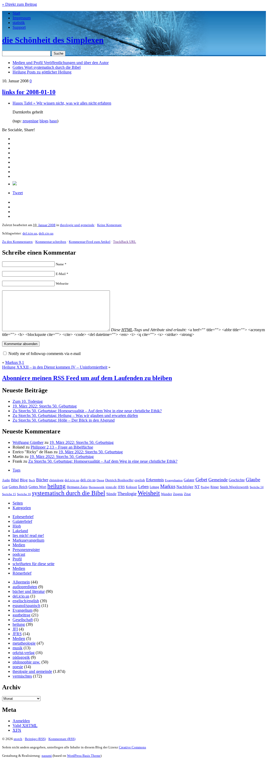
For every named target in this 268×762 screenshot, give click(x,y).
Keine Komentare (109, 225)
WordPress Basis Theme (83, 756)
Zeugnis (178, 494)
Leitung (154, 487)
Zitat (187, 494)
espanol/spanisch (26, 605)
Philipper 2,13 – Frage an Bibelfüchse (62, 447)
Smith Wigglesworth (234, 487)
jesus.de (111, 487)
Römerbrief (22, 573)
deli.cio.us (46, 233)
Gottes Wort (47, 67)
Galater (189, 480)
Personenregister (26, 549)
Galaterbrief (22, 521)
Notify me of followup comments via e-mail (44, 353)
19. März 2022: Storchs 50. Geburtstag (45, 406)
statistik (19, 22)
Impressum (22, 18)
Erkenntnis (155, 480)
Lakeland (20, 531)
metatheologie (24, 643)
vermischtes (22, 676)
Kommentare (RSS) (61, 739)
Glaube (253, 479)
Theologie (127, 493)
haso (53, 121)
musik (18, 648)
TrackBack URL (124, 242)
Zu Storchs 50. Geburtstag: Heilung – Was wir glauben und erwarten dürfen (75, 415)
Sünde (111, 494)
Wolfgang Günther (28, 442)
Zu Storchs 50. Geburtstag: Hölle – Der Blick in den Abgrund (64, 420)
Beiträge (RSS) (35, 739)
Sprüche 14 (257, 487)
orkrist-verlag (24, 652)
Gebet (201, 479)
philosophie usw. (26, 662)
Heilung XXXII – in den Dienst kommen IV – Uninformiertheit (54, 367)
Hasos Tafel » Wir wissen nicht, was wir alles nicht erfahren (62, 103)
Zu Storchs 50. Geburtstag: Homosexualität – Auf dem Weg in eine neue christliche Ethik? (87, 411)
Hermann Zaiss (77, 487)
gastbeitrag (21, 615)
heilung (56, 486)
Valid (25, 725)
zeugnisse (30, 121)
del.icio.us (30, 233)
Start (16, 13)
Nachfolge (184, 487)
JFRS (121, 487)
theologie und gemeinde (77, 225)
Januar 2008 (46, 225)
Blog (24, 480)
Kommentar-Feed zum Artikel (89, 242)
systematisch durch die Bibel (68, 493)
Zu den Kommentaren (17, 242)
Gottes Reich (18, 487)
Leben (143, 486)
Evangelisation (174, 480)
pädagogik (21, 657)
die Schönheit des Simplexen (53, 40)
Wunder (166, 494)
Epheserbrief (23, 516)
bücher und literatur (29, 591)
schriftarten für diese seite (33, 564)
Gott (5, 487)
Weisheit (149, 493)
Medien (19, 545)
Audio (6, 480)
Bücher (42, 480)
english (140, 480)
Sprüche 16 (24, 494)
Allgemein (21, 582)
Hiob (17, 526)
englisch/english (26, 601)
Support (19, 27)
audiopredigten (25, 587)
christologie (56, 480)
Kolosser (131, 487)
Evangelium (22, 610)
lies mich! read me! (28, 535)
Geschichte (237, 480)
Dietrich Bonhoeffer (119, 480)
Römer (214, 487)
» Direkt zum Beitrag (19, 4)
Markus (167, 486)
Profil (17, 559)
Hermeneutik (96, 487)
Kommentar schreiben (50, 242)
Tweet (18, 193)
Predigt (205, 487)
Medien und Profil (61, 62)
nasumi (47, 756)
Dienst (100, 480)
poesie (18, 666)
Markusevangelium (28, 540)
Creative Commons (132, 747)
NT (197, 487)
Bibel (15, 480)
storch (18, 739)
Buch (32, 480)
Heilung (42, 72)
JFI (15, 629)
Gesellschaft (23, 619)
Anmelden (21, 721)
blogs (44, 121)
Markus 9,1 (14, 362)
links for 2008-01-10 (28, 92)
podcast (19, 554)
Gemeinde (218, 479)
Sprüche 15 (9, 494)
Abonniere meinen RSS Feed (87, 378)
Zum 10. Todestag (28, 401)
